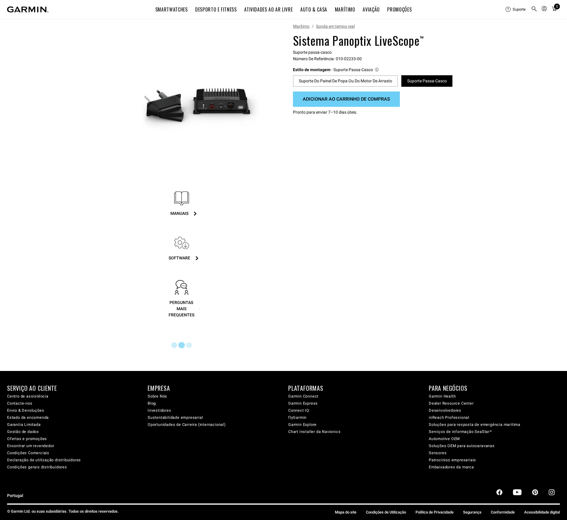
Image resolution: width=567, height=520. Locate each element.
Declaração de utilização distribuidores (44, 460)
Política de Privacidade (435, 512)
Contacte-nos (19, 403)
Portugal (15, 495)
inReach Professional (449, 417)
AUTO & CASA (313, 9)
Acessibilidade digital (542, 512)
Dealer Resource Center (451, 403)
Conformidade (503, 512)
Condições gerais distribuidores (37, 467)
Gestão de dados (23, 431)
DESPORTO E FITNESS (216, 9)
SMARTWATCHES (171, 9)
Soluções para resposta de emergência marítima (474, 424)
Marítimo (301, 26)
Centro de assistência (27, 396)
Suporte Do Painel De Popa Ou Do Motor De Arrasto (345, 81)
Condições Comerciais (28, 453)
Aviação (371, 9)
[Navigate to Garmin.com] (27, 9)
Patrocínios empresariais (452, 460)
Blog (152, 403)
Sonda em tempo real (335, 26)
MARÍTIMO (345, 9)
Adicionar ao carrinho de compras (346, 99)
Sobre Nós (157, 396)
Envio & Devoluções (25, 410)
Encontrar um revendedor (30, 446)
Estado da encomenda (28, 417)
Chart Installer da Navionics (314, 431)
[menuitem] (516, 9)
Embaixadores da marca (451, 467)
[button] (336, 70)
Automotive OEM (444, 438)
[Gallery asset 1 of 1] (198, 95)
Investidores (159, 410)
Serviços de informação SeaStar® (460, 431)
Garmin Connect (303, 396)
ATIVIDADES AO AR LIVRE (268, 9)
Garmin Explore (302, 424)
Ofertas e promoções (27, 438)
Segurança (472, 512)
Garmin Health (442, 396)
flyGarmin (297, 417)
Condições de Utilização (386, 512)
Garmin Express (303, 403)
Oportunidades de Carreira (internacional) (187, 424)
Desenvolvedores (445, 410)
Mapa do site (345, 512)
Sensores (438, 453)
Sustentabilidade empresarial (175, 417)
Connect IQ (298, 410)
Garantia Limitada (24, 424)
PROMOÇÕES (399, 9)
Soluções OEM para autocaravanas (462, 446)
